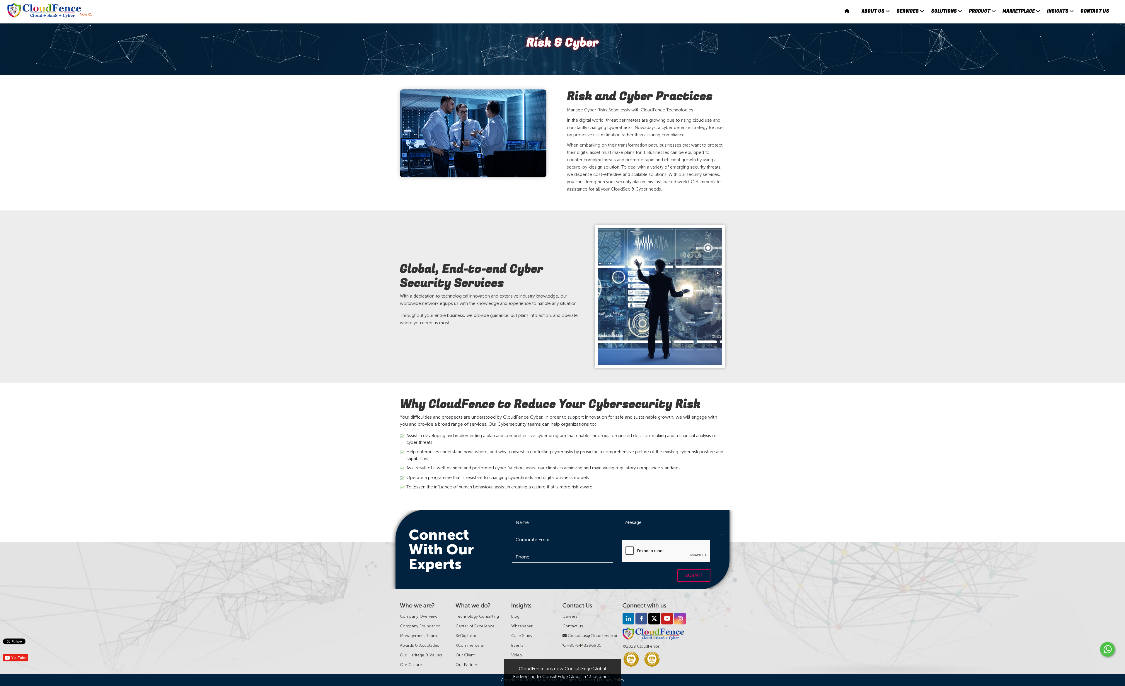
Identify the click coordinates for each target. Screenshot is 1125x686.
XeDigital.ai (466, 635)
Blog (515, 616)
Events (517, 645)
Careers (569, 616)
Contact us (572, 626)
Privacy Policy (611, 679)
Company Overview (418, 616)
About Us (873, 11)
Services (907, 11)
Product (979, 11)
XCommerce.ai (470, 645)
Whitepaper (522, 626)
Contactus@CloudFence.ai (592, 635)
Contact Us (1094, 11)
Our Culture (411, 664)
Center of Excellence (475, 626)
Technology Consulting (477, 616)
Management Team (418, 635)
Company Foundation (420, 626)
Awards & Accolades (419, 645)
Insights (1057, 11)
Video (516, 655)
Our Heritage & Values (421, 655)
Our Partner (466, 664)
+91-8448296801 (583, 645)
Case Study (521, 635)
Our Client (465, 655)
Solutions (944, 11)
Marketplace (1019, 11)
